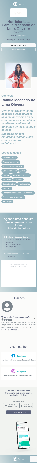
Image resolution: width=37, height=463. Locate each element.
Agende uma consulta (18, 45)
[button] (3, 318)
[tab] (18, 242)
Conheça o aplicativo (18, 412)
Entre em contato (18, 50)
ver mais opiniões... (10, 330)
